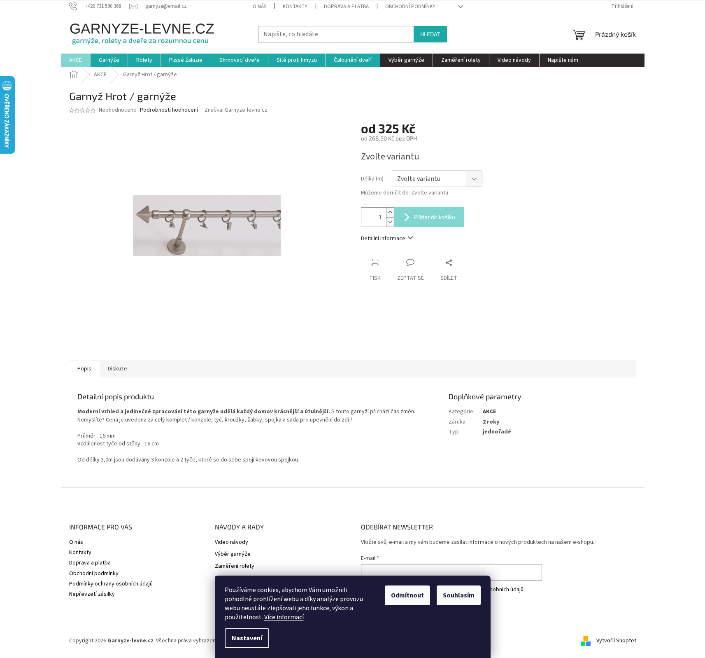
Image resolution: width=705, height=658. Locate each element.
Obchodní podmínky (410, 6)
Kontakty (295, 6)
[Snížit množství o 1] (390, 222)
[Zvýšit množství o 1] (390, 212)
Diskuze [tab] (117, 369)
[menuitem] (75, 60)
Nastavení (247, 638)
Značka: (236, 110)
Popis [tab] (84, 369)
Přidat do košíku (434, 216)
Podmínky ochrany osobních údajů (111, 584)
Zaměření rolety (234, 566)
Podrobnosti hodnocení (169, 110)
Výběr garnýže (233, 554)
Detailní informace (383, 238)
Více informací (284, 617)
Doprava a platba (346, 6)
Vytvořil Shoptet (616, 641)
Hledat (430, 33)
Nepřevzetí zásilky (92, 594)
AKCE (489, 411)
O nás (259, 6)
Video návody (231, 542)
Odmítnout (407, 595)
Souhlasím (459, 595)
